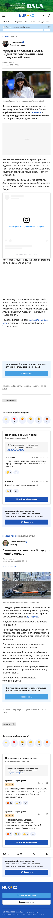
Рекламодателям (26, 902)
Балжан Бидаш (9, 401)
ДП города (32, 616)
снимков (37, 112)
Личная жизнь (30, 22)
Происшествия (9, 536)
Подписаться (27, 373)
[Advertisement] (26, 138)
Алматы (6, 724)
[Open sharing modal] (33, 853)
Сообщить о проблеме (26, 895)
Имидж (41, 22)
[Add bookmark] (47, 854)
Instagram (28, 522)
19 (39, 745)
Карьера (18, 22)
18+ (13, 724)
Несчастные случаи (26, 536)
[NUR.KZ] (26, 15)
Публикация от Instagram (26, 254)
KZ (44, 16)
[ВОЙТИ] (49, 15)
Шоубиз (6, 22)
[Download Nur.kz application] (26, 6)
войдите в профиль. (16, 449)
